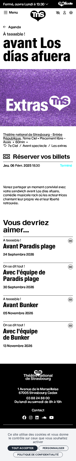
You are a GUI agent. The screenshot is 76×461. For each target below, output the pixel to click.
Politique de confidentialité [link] (38, 454)
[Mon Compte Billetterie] (64, 12)
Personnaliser (53, 448)
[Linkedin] (37, 417)
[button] (58, 12)
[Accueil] (38, 16)
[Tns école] (65, 4)
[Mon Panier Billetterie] (71, 13)
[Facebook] (24, 417)
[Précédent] (4, 27)
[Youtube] (51, 417)
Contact (38, 410)
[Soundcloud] (44, 417)
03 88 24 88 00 (37, 398)
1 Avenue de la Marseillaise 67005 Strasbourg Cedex (38, 391)
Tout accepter (23, 448)
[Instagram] (30, 417)
